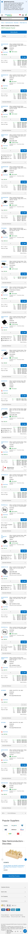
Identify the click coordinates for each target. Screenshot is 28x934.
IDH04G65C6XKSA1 (4, 45)
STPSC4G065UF (4, 409)
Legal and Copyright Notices (16, 915)
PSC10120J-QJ (4, 627)
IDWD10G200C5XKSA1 (4, 658)
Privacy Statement (5, 915)
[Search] (26, 18)
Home (2, 22)
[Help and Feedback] (25, 931)
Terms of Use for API (15, 916)
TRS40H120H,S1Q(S (4, 442)
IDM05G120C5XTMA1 (4, 135)
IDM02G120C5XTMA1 (4, 317)
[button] (2, 15)
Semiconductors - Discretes (11, 22)
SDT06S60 (3, 690)
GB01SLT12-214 (4, 567)
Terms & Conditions (5, 916)
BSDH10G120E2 (4, 782)
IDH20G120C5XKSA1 (4, 598)
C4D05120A (3, 350)
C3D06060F (4, 261)
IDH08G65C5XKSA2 (4, 75)
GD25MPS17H (4, 381)
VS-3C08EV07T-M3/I (4, 536)
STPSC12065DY (4, 287)
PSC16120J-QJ (4, 505)
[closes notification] (26, 1)
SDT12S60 (3, 722)
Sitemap (23, 916)
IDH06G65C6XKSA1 (4, 167)
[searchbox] (13, 18)
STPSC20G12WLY (4, 750)
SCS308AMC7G (4, 474)
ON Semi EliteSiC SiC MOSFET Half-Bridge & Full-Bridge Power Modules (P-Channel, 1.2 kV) (14, 867)
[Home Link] (11, 15)
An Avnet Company (5, 924)
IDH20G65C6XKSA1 (4, 198)
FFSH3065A (4, 228)
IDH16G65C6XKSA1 (4, 107)
